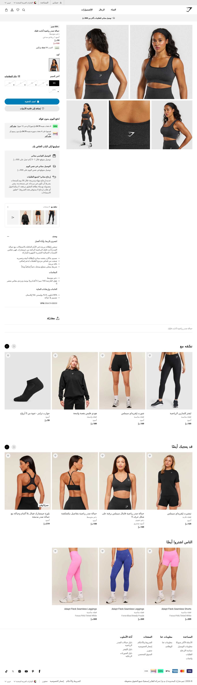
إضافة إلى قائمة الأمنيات (30, 108)
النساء (113, 9)
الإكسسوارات (87, 9)
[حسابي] (12, 10)
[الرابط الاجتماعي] (39, 671)
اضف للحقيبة (30, 101)
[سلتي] (6, 9)
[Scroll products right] (7, 346)
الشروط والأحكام (73, 681)
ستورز (45, 681)
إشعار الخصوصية (57, 681)
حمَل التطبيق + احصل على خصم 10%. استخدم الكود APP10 (97, 18)
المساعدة (44, 2)
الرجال (102, 9)
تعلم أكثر (13, 126)
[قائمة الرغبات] (18, 10)
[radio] (54, 64)
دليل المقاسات (11, 76)
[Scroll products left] (14, 346)
